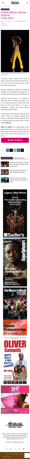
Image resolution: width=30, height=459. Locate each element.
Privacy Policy (13, 457)
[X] (11, 150)
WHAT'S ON (7, 6)
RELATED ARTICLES (7, 158)
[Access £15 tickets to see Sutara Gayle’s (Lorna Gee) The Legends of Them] (5, 180)
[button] (3, 3)
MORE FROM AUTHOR (19, 158)
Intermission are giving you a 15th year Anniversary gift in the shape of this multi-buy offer (19, 164)
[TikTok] (15, 449)
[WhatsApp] (14, 150)
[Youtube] (23, 449)
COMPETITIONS (4, 174)
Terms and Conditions (22, 457)
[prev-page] (2, 186)
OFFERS (2, 166)
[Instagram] (10, 449)
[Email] (22, 150)
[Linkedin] (18, 150)
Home (2, 6)
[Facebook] (7, 150)
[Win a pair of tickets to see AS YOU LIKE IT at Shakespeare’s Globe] (5, 172)
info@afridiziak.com (18, 442)
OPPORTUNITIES (14, 454)
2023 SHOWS (5, 9)
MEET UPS (22, 454)
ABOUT (7, 454)
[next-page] (4, 186)
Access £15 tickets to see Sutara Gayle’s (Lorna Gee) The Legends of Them (18, 180)
